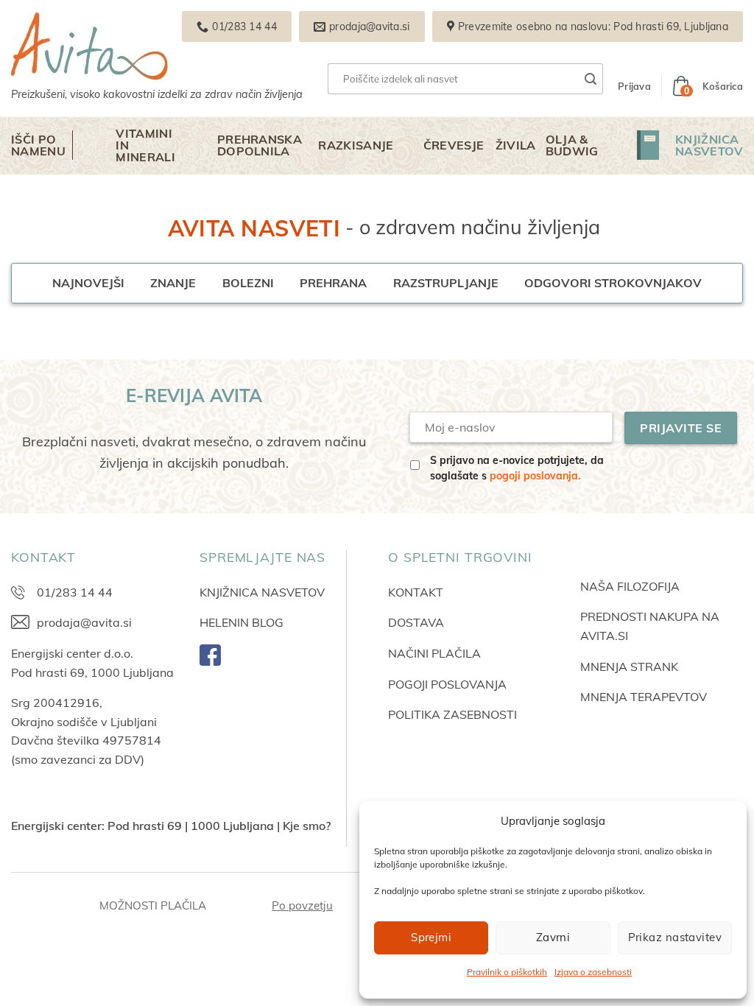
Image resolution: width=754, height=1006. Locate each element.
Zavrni (553, 937)
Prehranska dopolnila (259, 145)
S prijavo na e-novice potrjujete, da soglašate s (517, 468)
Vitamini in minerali (145, 145)
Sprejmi (431, 937)
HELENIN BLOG (241, 622)
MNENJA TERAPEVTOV (643, 696)
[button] (634, 86)
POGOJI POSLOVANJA (447, 684)
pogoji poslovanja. (535, 475)
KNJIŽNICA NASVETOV (262, 592)
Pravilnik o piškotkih (507, 971)
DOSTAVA (416, 622)
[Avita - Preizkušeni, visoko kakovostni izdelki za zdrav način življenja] (176, 46)
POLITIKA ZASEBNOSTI (452, 714)
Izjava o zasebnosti (593, 971)
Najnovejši (88, 282)
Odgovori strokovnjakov (613, 282)
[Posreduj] (591, 78)
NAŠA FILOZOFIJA (630, 586)
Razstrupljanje (445, 282)
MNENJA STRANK (629, 666)
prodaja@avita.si (84, 622)
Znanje (173, 282)
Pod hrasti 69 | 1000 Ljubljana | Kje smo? (219, 825)
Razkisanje (355, 145)
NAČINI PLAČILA (434, 653)
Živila (516, 145)
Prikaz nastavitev (675, 937)
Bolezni (248, 282)
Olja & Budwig (572, 145)
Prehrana (333, 282)
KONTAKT (415, 592)
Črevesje (454, 145)
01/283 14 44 (75, 592)
